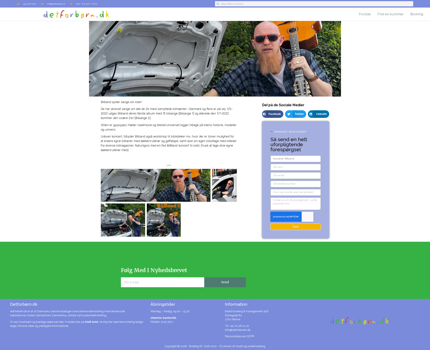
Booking (416, 14)
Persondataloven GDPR (239, 336)
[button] (168, 164)
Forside (365, 14)
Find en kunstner (390, 14)
